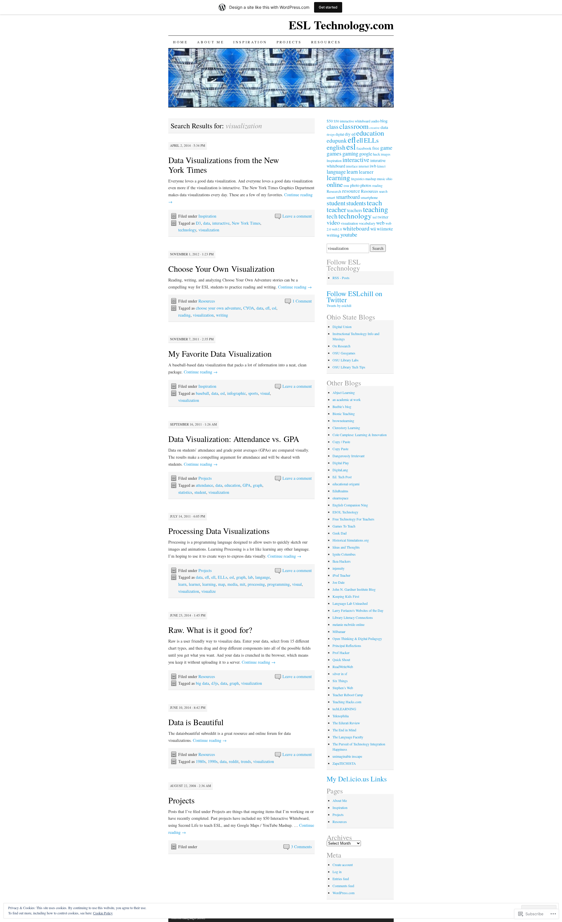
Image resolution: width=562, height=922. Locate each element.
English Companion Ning (350, 505)
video (333, 222)
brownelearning (343, 420)
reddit (234, 761)
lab (250, 577)
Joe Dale (339, 582)
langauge (262, 577)
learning (209, 584)
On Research (341, 346)
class (332, 126)
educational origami (346, 484)
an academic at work (347, 399)
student (200, 492)
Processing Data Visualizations (219, 530)
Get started (328, 7)
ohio (389, 178)
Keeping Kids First (346, 596)
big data (202, 683)
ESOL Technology (345, 512)
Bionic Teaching (344, 413)
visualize (208, 591)
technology (187, 230)
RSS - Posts (341, 277)
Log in (337, 871)
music (381, 178)
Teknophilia (341, 715)
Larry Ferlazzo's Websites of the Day (358, 610)
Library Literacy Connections (353, 617)
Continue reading (295, 287)
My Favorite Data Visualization (220, 353)
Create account (343, 864)
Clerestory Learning (346, 427)
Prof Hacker (341, 652)
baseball (202, 393)
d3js (214, 683)
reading (184, 315)
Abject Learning (344, 392)
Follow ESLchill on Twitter (354, 296)
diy (348, 134)
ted (375, 217)
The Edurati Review (346, 722)
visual (265, 393)
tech (332, 216)
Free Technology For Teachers (353, 519)
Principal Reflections (347, 645)
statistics (185, 492)
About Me (210, 42)
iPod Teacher (341, 575)
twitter (383, 217)
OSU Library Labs (346, 360)
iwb (373, 166)
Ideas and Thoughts (346, 547)
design (331, 134)
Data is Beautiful (196, 722)
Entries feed (341, 878)
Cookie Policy (103, 913)
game (386, 147)
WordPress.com (343, 892)
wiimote (385, 229)
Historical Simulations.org (351, 540)
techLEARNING (344, 708)
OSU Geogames (344, 353)
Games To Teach (344, 526)
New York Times (246, 223)
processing (256, 584)
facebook (364, 148)
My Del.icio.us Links (357, 778)
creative (374, 128)
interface (352, 166)
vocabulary (367, 223)
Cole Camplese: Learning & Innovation (360, 434)
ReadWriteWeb (343, 666)
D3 (198, 223)
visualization (208, 230)
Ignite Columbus (344, 554)
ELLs (222, 577)
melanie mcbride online (348, 624)
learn (182, 584)
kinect (381, 166)
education (232, 485)
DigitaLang (340, 469)
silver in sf (340, 673)
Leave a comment (297, 216)
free (375, 148)
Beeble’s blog (342, 406)
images (385, 154)
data (206, 223)
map (221, 584)
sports (253, 393)
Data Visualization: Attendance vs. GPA (233, 438)
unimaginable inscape (347, 756)
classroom (354, 126)
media (232, 584)
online (335, 184)
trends (246, 761)
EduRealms (340, 491)
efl (267, 308)
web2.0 (337, 229)
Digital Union (342, 326)
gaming (350, 153)
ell (213, 577)
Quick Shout (341, 659)
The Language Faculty (348, 737)
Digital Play (341, 462)
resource (351, 190)
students (356, 203)
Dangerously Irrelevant (348, 455)
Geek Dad (340, 533)
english (336, 147)
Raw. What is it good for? (210, 629)
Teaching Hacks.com (347, 701)
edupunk (337, 140)
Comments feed (343, 885)
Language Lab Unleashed (350, 603)
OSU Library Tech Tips (349, 367)
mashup (370, 178)
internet (364, 166)
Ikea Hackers (342, 561)
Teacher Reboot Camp (348, 694)
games (334, 153)
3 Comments (301, 846)
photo (354, 185)
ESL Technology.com (341, 24)
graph (257, 485)
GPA (247, 485)
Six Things (340, 680)
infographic (236, 393)
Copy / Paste (341, 441)
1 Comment (302, 301)
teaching (375, 209)
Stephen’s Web (343, 687)
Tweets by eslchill (339, 305)
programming (278, 584)
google (365, 153)
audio (375, 121)
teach (374, 202)
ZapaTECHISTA (344, 763)
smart (331, 197)
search (383, 191)
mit (242, 584)
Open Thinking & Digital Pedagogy (357, 638)
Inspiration (250, 42)
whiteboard (356, 228)
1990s (212, 761)
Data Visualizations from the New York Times (223, 164)
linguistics (357, 179)
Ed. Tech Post (342, 476)
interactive (220, 223)
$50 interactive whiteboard (352, 121)
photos (365, 185)
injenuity (339, 568)
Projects (289, 42)
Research (334, 191)
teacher (336, 209)
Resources (326, 42)
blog (384, 121)
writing (222, 315)
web (380, 222)
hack (376, 154)
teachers (354, 210)
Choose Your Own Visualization (221, 268)
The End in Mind (344, 730)
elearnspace (340, 498)
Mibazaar (339, 631)
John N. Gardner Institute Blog (354, 589)
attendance (204, 485)
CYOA (248, 308)
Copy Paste (340, 448)
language (336, 171)
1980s (200, 761)
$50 (330, 121)
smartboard (348, 196)
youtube (348, 234)
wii (373, 229)
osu (346, 185)
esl (274, 308)
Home (180, 42)
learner (194, 584)
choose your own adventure (218, 308)
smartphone (369, 197)
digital (339, 134)
